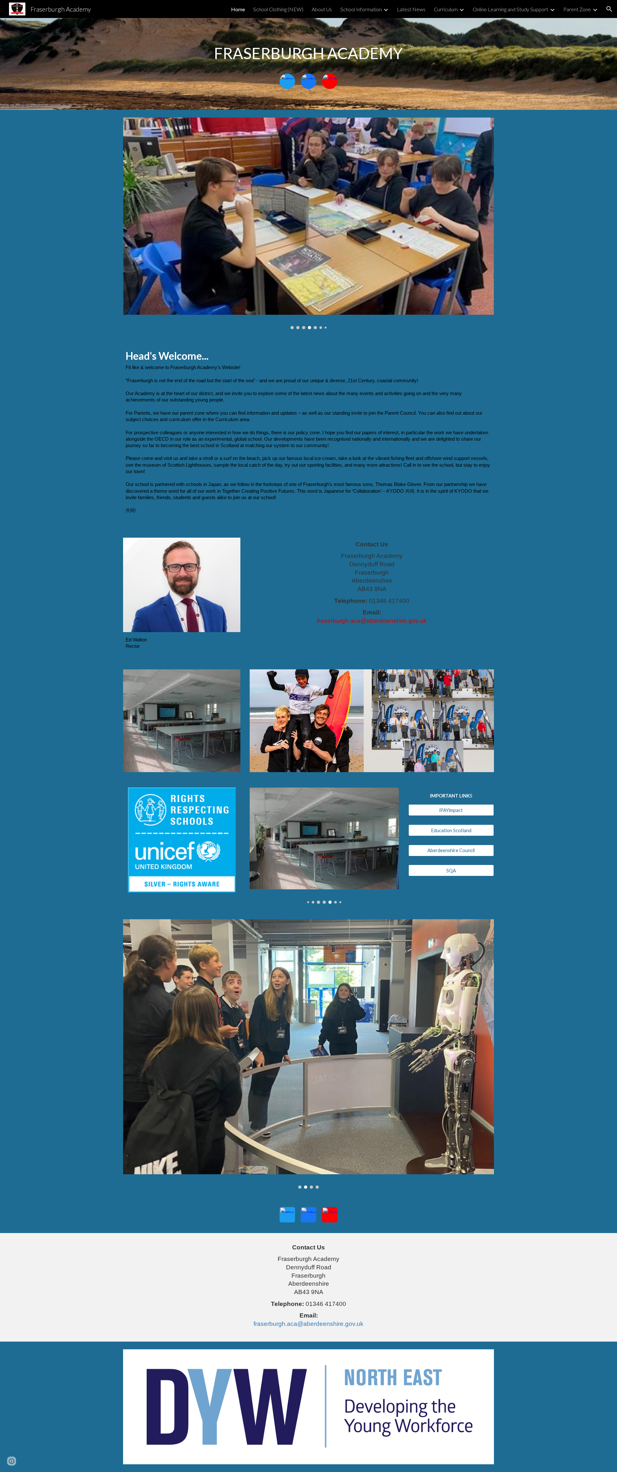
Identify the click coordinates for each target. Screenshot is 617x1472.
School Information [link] (361, 9)
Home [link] (238, 9)
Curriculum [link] (446, 9)
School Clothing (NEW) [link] (278, 9)
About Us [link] (322, 9)
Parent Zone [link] (577, 9)
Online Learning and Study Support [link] (510, 9)
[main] (308, 53)
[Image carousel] (308, 223)
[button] (609, 9)
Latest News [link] (411, 9)
